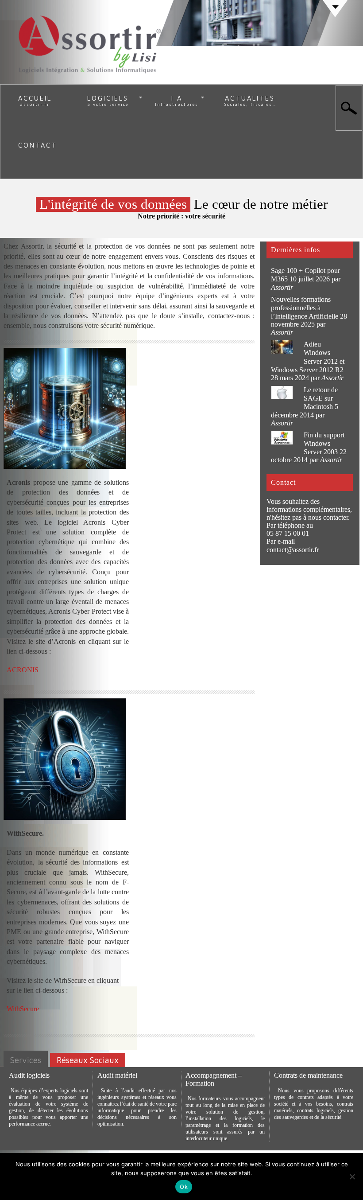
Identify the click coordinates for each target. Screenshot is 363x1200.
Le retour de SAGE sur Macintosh (321, 398)
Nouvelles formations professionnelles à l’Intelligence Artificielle (304, 308)
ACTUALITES (250, 98)
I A (176, 98)
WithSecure (23, 1009)
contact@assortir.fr (292, 549)
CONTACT (37, 145)
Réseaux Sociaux (88, 1060)
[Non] (352, 1176)
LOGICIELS (107, 98)
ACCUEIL (35, 98)
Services (25, 1060)
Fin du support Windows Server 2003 (324, 443)
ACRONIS (23, 670)
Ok (184, 1186)
